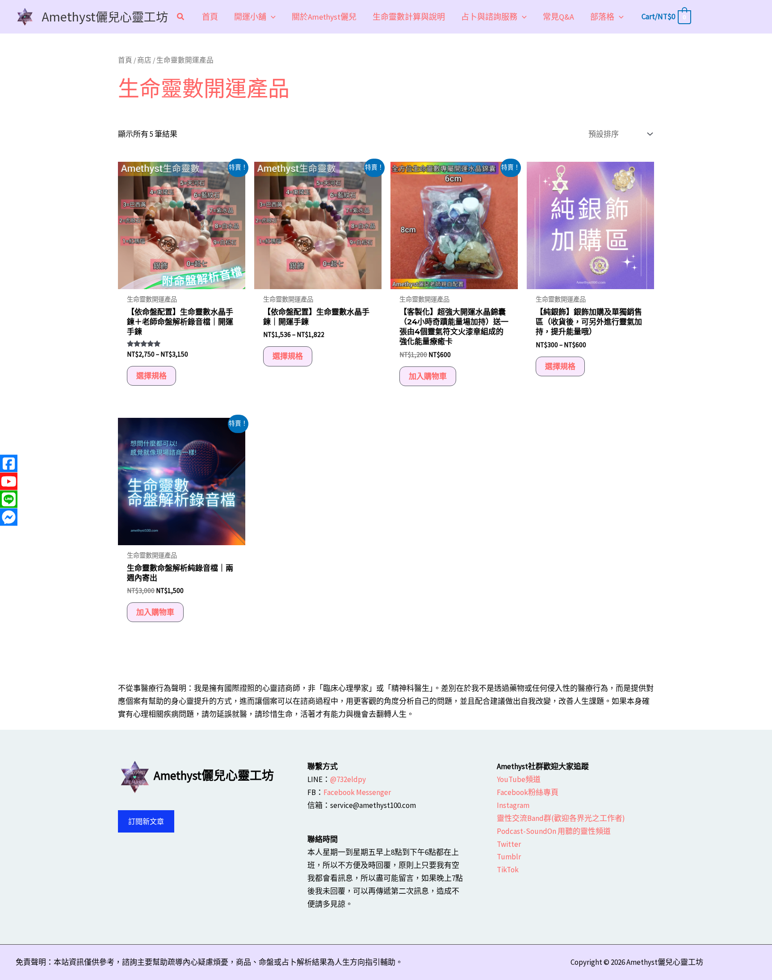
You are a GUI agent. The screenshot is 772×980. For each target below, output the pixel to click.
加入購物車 (428, 376)
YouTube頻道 (519, 779)
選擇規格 (151, 376)
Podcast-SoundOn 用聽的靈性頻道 (554, 831)
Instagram (513, 805)
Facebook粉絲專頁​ (527, 792)
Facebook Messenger (357, 792)
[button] (181, 18)
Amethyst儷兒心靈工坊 (105, 16)
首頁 (125, 60)
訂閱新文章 (146, 821)
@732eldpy (348, 779)
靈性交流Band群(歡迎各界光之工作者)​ (561, 818)
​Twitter (509, 844)
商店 (144, 60)
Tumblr (509, 857)
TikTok (508, 870)
